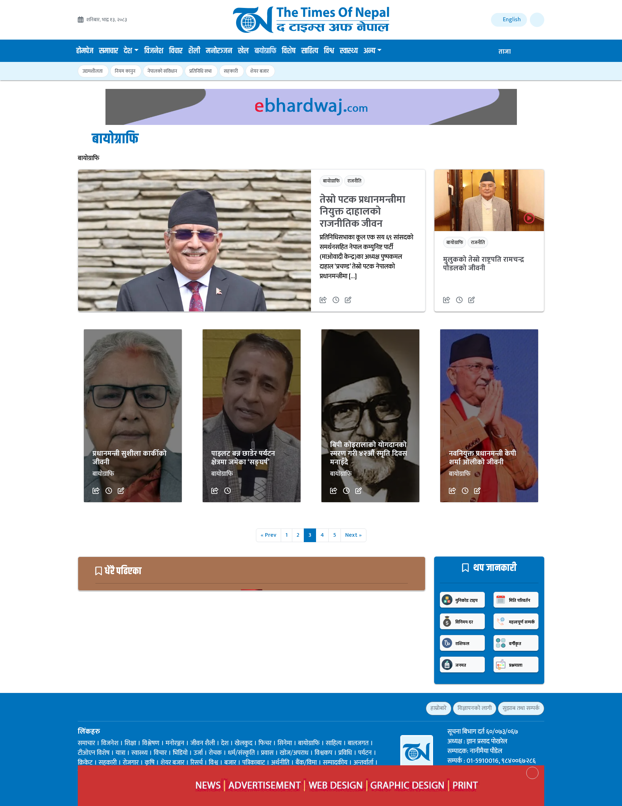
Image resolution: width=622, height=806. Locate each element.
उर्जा (198, 753)
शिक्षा (130, 743)
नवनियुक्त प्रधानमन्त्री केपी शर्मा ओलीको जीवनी (482, 457)
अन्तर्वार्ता (363, 762)
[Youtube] (119, 708)
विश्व (329, 51)
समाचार (108, 51)
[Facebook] (81, 708)
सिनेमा (285, 743)
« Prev (268, 535)
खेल (243, 51)
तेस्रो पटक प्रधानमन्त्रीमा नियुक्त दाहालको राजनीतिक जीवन (362, 211)
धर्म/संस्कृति (241, 753)
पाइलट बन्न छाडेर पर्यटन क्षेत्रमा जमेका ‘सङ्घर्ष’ (243, 457)
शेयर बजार (259, 71)
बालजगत (358, 743)
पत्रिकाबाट (253, 762)
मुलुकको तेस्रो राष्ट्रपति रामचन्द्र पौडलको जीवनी (483, 263)
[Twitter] (93, 708)
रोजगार (131, 762)
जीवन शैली (202, 743)
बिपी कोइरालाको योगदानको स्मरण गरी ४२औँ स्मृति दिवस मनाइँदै (368, 453)
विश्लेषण (150, 743)
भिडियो (180, 753)
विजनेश (153, 51)
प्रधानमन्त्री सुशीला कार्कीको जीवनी (130, 457)
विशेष (289, 51)
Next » (353, 535)
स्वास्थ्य (349, 51)
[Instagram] (106, 708)
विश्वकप (323, 753)
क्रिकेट (85, 762)
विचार (175, 51)
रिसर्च (196, 762)
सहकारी (231, 71)
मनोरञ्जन (219, 51)
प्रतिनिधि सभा (200, 71)
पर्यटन (365, 753)
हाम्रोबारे (439, 708)
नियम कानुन (125, 71)
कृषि (149, 762)
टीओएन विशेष (93, 753)
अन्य (369, 51)
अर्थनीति (280, 762)
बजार (230, 762)
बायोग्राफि (265, 51)
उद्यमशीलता (92, 71)
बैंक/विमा (306, 762)
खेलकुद (243, 743)
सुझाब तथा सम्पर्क (521, 708)
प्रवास (267, 753)
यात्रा (120, 753)
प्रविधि (345, 753)
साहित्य (309, 51)
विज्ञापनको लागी (475, 708)
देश (128, 51)
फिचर (264, 743)
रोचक (215, 753)
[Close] (532, 773)
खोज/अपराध (294, 753)
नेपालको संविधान (162, 71)
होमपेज (84, 51)
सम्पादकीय (335, 762)
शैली (194, 51)
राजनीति (354, 181)
